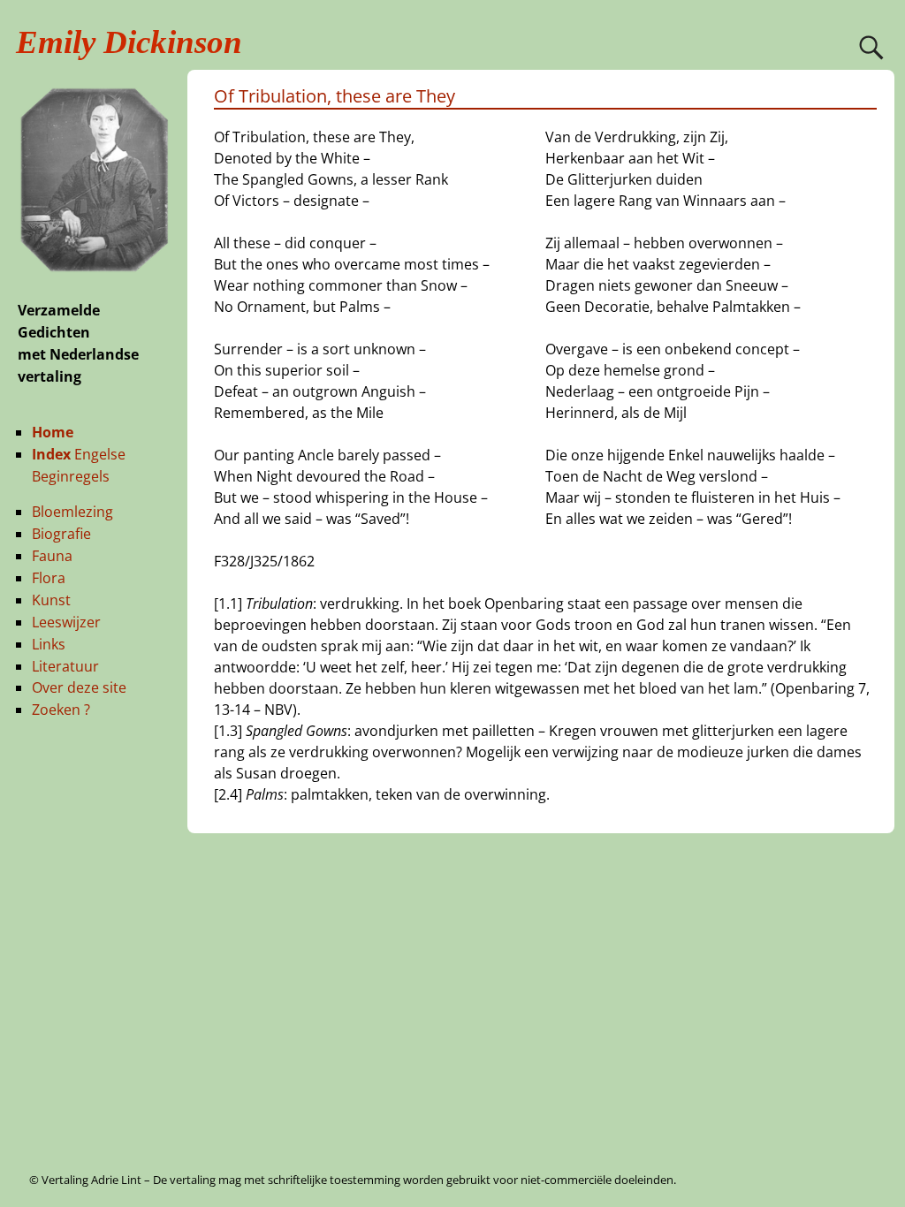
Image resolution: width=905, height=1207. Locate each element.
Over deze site (79, 687)
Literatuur (65, 666)
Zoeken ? (61, 709)
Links (48, 644)
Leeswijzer (66, 622)
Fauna (52, 556)
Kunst (51, 600)
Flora (48, 578)
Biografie (61, 533)
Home (52, 432)
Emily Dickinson (129, 42)
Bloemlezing (72, 511)
